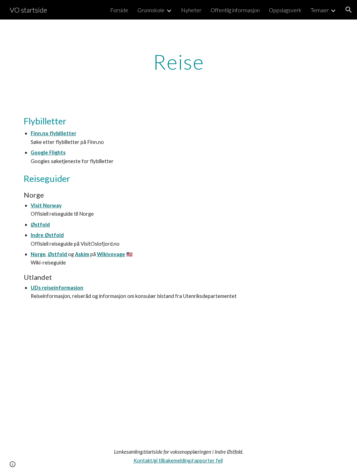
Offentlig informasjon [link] (235, 10)
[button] (348, 9)
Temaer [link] (320, 10)
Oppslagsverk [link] (285, 10)
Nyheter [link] (191, 10)
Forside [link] (119, 10)
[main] (178, 61)
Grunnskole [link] (151, 10)
